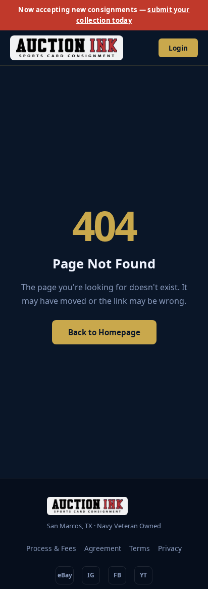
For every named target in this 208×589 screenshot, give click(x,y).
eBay (65, 575)
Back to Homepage (104, 332)
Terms (139, 548)
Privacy (170, 548)
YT (143, 575)
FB (117, 575)
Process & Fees (51, 548)
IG (90, 575)
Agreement (102, 548)
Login (178, 48)
